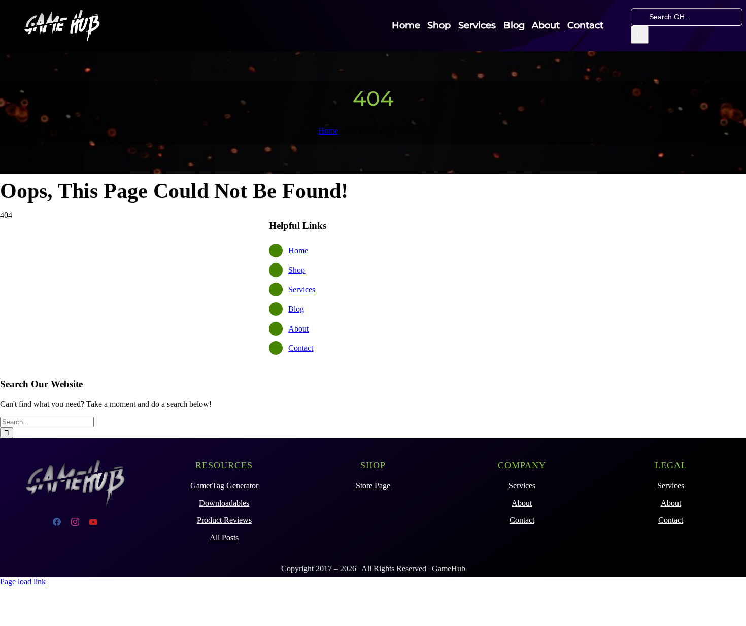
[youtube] (93, 522)
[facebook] (57, 522)
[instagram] (75, 522)
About (298, 328)
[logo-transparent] (75, 457)
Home (328, 130)
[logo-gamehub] (62, 12)
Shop (296, 270)
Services (301, 289)
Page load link (23, 581)
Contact (300, 348)
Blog (296, 309)
